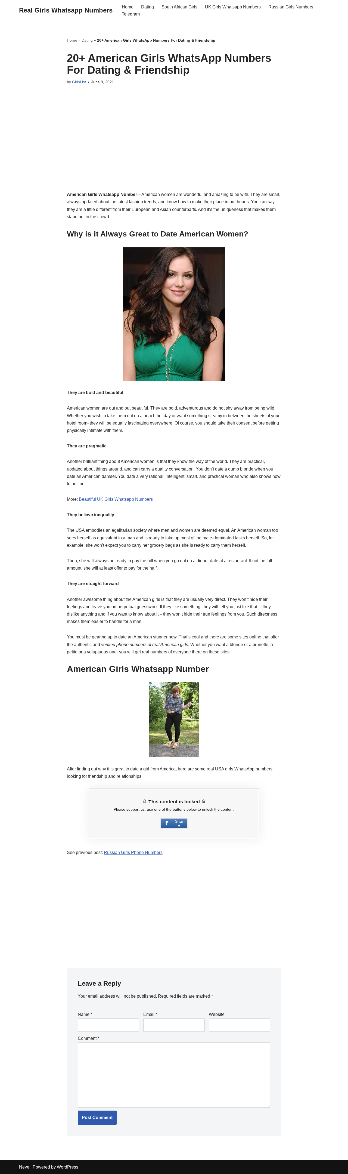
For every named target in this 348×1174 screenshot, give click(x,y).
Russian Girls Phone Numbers (133, 852)
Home (127, 7)
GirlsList (79, 82)
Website (217, 1014)
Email (150, 1014)
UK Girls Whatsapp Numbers (233, 7)
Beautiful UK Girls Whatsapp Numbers (116, 499)
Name (85, 1014)
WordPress (67, 1167)
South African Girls (179, 7)
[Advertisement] (174, 142)
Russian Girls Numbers (290, 7)
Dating (147, 7)
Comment (88, 1038)
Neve (24, 1167)
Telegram (131, 14)
